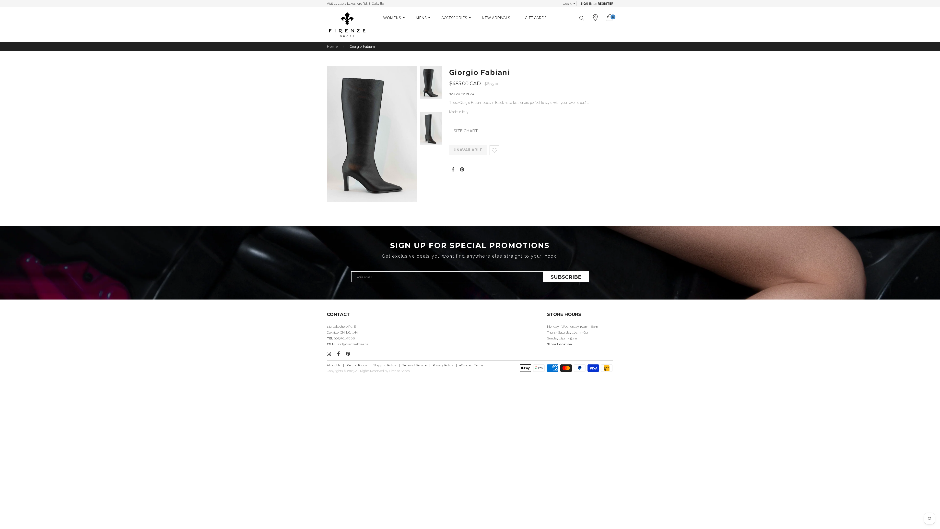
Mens (421, 18)
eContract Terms (471, 365)
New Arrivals (496, 18)
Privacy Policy (443, 365)
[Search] (581, 18)
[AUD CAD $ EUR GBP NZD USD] (569, 3)
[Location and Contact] (595, 17)
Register (605, 3)
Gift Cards (536, 18)
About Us (333, 365)
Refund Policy (357, 365)
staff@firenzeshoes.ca (352, 344)
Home (332, 46)
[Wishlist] (494, 151)
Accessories (454, 18)
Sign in (586, 3)
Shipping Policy (384, 365)
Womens (392, 18)
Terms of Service (414, 365)
